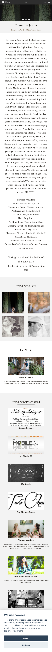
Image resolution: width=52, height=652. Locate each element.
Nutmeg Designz (26, 428)
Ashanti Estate (26, 377)
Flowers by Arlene (26, 540)
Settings (26, 645)
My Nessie (26, 484)
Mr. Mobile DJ (26, 456)
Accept (26, 638)
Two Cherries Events (26, 512)
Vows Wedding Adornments (26, 576)
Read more (18, 631)
